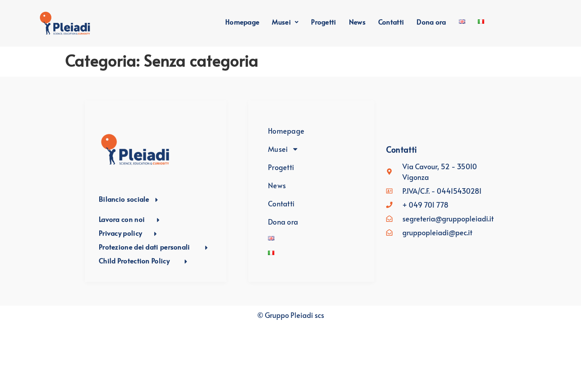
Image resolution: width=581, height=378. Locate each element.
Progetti (323, 21)
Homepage (242, 21)
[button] (285, 22)
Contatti (391, 21)
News (357, 21)
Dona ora (431, 21)
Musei (281, 21)
